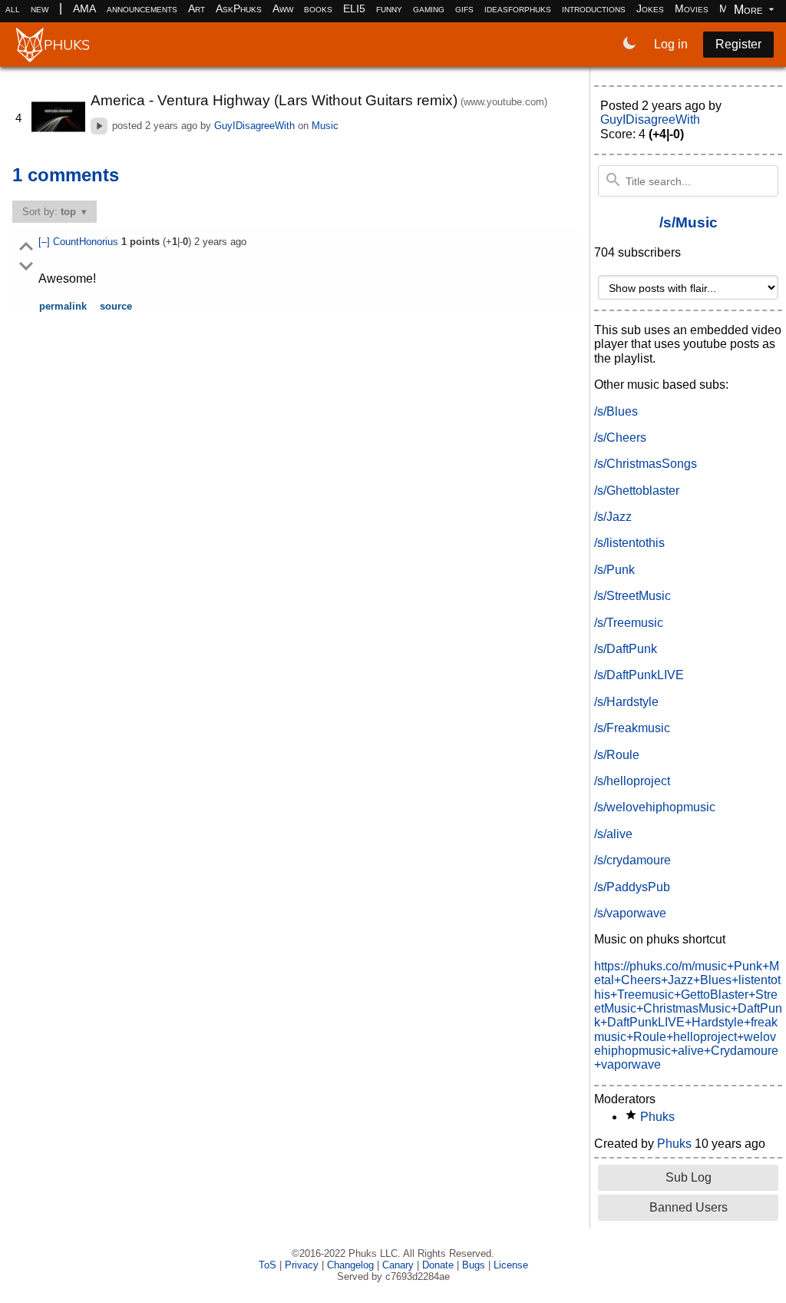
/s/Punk (614, 569)
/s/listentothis (629, 542)
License (511, 1265)
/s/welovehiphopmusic (654, 807)
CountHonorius (87, 241)
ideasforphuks (517, 8)
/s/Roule (616, 754)
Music (325, 125)
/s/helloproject (632, 780)
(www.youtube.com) (504, 102)
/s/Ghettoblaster (636, 490)
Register (738, 44)
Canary (398, 1265)
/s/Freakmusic (632, 727)
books (318, 8)
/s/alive (613, 833)
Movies (691, 8)
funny (389, 8)
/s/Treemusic (628, 622)
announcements (142, 8)
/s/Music (688, 222)
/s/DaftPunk (625, 648)
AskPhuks (239, 8)
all (12, 8)
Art (196, 8)
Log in (671, 44)
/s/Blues (616, 411)
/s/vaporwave (630, 913)
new (39, 8)
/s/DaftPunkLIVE (639, 674)
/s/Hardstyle (626, 701)
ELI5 (354, 8)
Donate (438, 1265)
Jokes (650, 8)
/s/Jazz (613, 516)
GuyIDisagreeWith (254, 125)
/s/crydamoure (632, 860)
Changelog (350, 1265)
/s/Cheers (620, 437)
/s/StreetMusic (632, 595)
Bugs (473, 1265)
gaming (428, 8)
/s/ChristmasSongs (645, 463)
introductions (594, 8)
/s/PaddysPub (632, 887)
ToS (267, 1265)
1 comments (65, 174)
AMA (84, 8)
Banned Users (688, 1207)
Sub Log (688, 1177)
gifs (464, 8)
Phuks (657, 1116)
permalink (63, 306)
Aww (282, 8)
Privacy (302, 1265)
